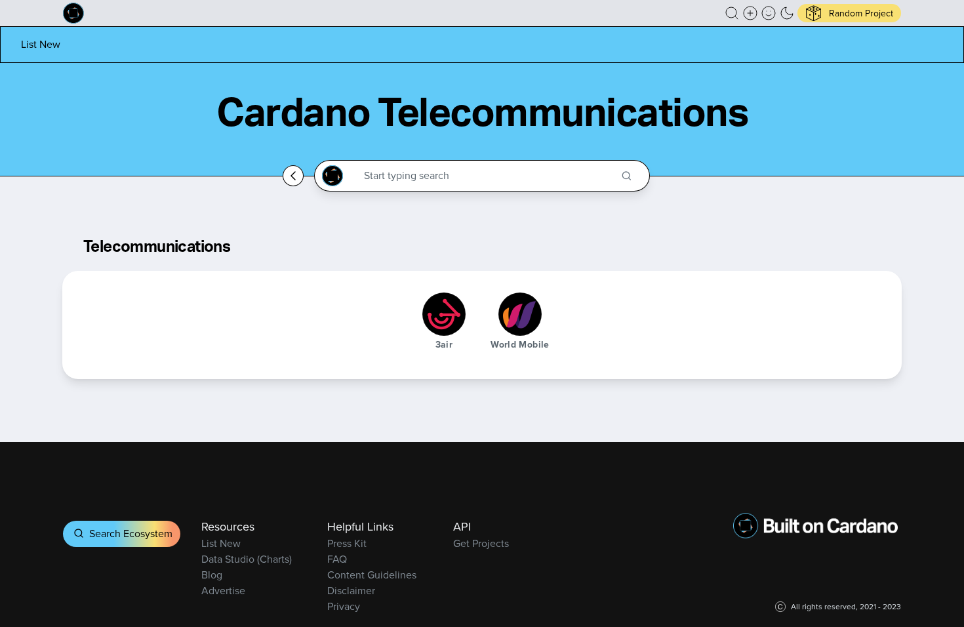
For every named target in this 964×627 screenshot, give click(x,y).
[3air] (444, 314)
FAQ (337, 559)
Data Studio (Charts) (246, 559)
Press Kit (347, 543)
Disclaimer (351, 590)
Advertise (223, 590)
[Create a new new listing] (750, 13)
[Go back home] (293, 175)
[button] (732, 13)
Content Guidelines (371, 574)
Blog (211, 574)
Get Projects (481, 543)
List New (40, 44)
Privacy (343, 606)
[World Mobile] (520, 314)
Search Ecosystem (130, 533)
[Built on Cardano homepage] (73, 13)
